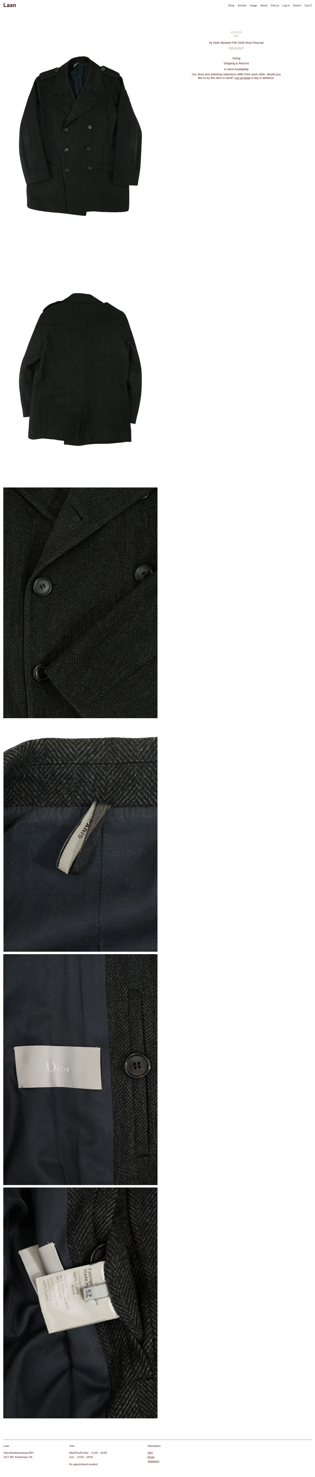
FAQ (150, 1452)
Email (151, 1457)
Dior (236, 35)
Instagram (153, 1461)
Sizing (236, 58)
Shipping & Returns (236, 63)
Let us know (243, 78)
